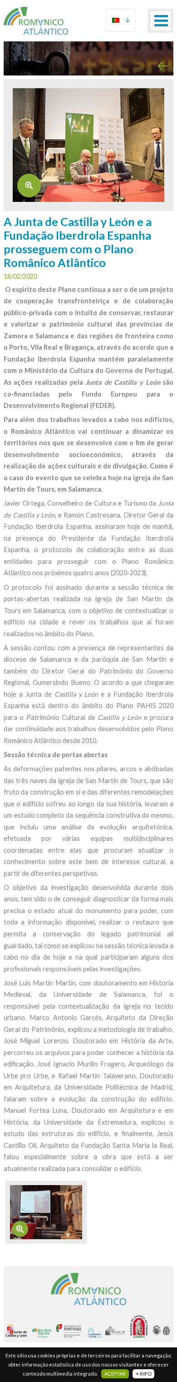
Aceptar (115, 1374)
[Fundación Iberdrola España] (44, 1332)
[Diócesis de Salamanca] (117, 1330)
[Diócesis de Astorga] (157, 1330)
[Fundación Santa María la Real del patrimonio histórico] (97, 1332)
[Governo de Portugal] (72, 1330)
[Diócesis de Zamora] (141, 1326)
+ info (144, 1374)
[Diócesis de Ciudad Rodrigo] (167, 1330)
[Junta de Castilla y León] (18, 1330)
